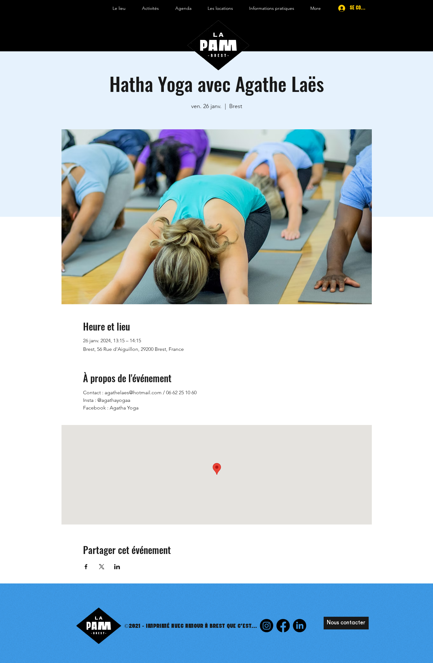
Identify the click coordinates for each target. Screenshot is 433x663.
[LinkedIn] (299, 625)
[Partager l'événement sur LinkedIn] (117, 566)
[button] (119, 8)
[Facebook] (283, 625)
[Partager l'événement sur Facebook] (86, 566)
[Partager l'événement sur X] (102, 566)
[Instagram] (266, 625)
